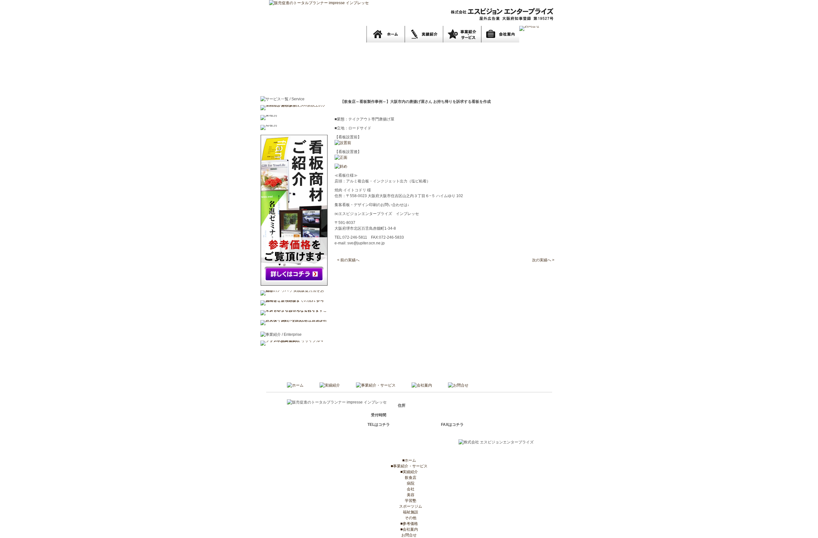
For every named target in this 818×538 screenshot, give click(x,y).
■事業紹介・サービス (409, 466)
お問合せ (409, 535)
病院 (409, 483)
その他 (409, 518)
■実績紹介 (409, 472)
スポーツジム (409, 506)
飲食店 (409, 477)
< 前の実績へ (348, 260)
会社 (409, 489)
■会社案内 (409, 529)
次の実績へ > (543, 260)
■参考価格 (409, 523)
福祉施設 (409, 512)
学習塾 (409, 500)
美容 (409, 495)
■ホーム (409, 460)
